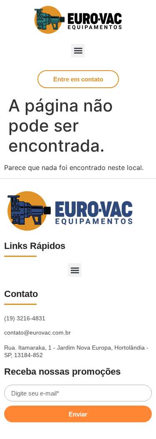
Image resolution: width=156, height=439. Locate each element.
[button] (78, 51)
